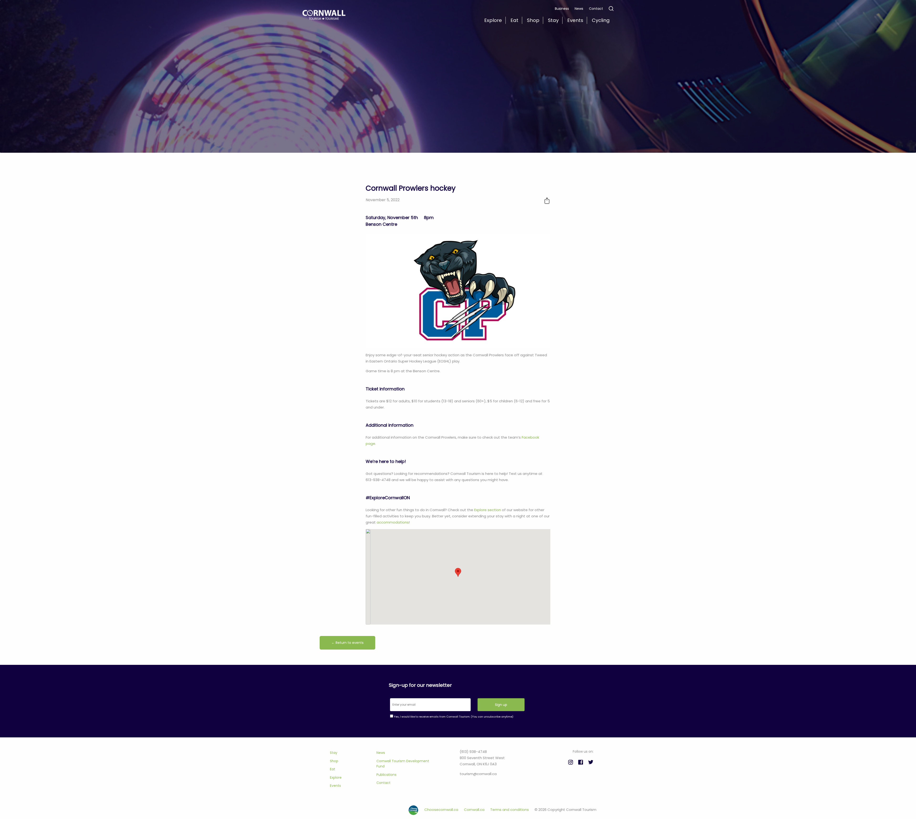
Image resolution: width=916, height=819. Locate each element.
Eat (332, 769)
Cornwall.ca (474, 809)
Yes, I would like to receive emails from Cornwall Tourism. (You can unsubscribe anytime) (453, 717)
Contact (596, 8)
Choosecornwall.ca (441, 809)
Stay (333, 752)
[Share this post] (547, 200)
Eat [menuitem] (514, 20)
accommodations (393, 522)
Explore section (487, 509)
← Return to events (347, 642)
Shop (334, 761)
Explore (336, 777)
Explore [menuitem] (493, 20)
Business (562, 8)
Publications (386, 774)
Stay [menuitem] (553, 20)
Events (335, 785)
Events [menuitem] (575, 20)
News (579, 8)
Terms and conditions (510, 809)
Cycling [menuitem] (601, 20)
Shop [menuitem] (533, 20)
